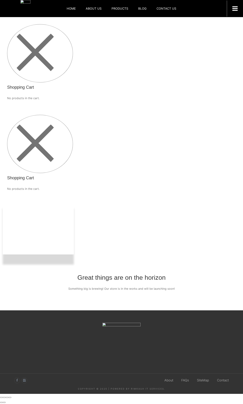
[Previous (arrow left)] (1, 402)
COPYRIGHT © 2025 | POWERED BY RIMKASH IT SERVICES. (121, 388)
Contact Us (166, 8)
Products (120, 8)
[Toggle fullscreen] (7, 397)
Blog (142, 8)
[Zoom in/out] (10, 397)
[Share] (4, 397)
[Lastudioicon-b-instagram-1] (24, 380)
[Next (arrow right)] (4, 402)
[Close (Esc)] (1, 397)
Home (71, 8)
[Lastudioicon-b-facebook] (17, 380)
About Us (94, 8)
